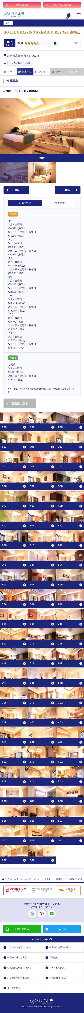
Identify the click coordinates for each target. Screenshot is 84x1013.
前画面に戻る (20, 403)
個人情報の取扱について (19, 967)
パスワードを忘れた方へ (19, 947)
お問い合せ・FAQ (57, 977)
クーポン (60, 71)
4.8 (20, 43)
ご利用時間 (59, 202)
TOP (10, 71)
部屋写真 (26, 71)
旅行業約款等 (13, 987)
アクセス (43, 71)
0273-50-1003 (20, 63)
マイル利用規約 (56, 967)
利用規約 (53, 957)
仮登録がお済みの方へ (60, 947)
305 (16, 190)
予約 (77, 71)
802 (68, 190)
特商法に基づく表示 (17, 957)
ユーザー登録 (21, 23)
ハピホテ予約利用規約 (18, 977)
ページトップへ (40, 939)
